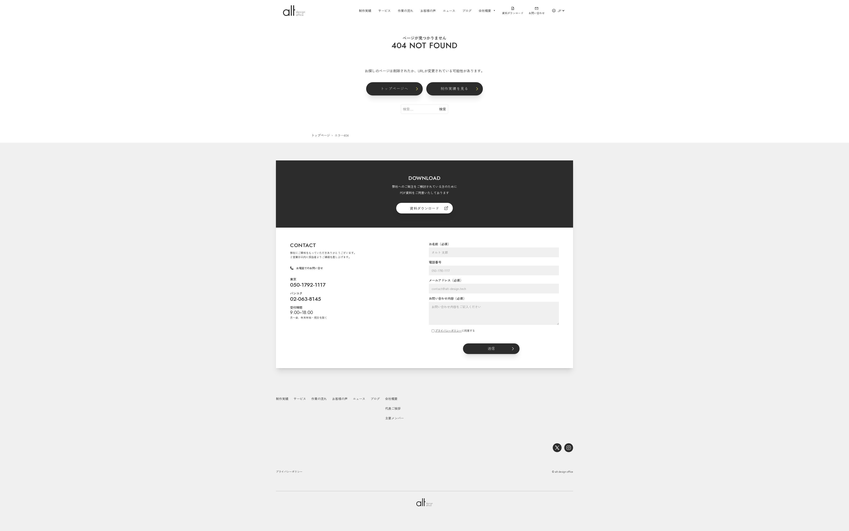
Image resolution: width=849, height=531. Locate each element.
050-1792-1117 (307, 285)
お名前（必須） (440, 244)
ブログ (467, 10)
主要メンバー (394, 418)
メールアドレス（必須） (446, 280)
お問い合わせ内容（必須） (447, 298)
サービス (384, 10)
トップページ (320, 135)
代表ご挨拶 (393, 408)
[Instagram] (568, 447)
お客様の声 (428, 10)
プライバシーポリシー (448, 330)
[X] (557, 447)
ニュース (449, 10)
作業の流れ (405, 10)
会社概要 (391, 398)
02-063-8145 (305, 299)
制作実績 (365, 10)
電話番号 (435, 262)
